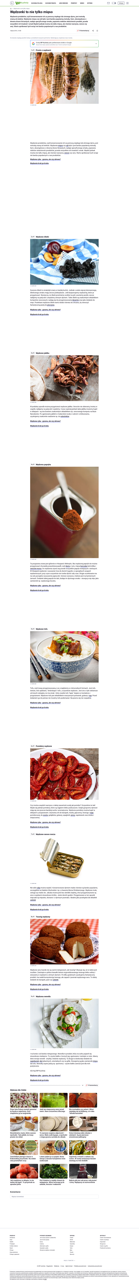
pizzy (73, 815)
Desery (71, 1246)
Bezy (71, 1250)
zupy (92, 813)
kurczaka (83, 566)
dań (41, 1061)
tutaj (45, 1279)
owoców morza (36, 569)
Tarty (71, 1248)
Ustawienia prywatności (94, 1266)
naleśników (65, 416)
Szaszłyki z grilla (44, 1248)
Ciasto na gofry (104, 1246)
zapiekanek (34, 1061)
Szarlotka (72, 1244)
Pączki (71, 1252)
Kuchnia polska (36, 3)
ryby (38, 888)
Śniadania (12, 1237)
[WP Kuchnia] (23, 3)
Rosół (11, 1248)
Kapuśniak (102, 1241)
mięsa (60, 145)
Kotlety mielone (14, 1246)
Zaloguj (121, 3)
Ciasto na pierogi (104, 1239)
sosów (45, 815)
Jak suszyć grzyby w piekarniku (48, 1237)
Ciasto (71, 1237)
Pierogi (11, 1250)
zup (90, 696)
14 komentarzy (84, 31)
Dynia (41, 1241)
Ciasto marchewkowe (105, 1237)
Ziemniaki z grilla (44, 1246)
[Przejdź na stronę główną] (12, 4)
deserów (75, 300)
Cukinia (42, 1244)
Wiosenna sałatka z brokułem (47, 1250)
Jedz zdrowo (63, 3)
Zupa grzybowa (14, 1252)
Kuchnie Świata (50, 3)
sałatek (33, 900)
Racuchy (72, 1254)
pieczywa (50, 305)
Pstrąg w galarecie (14, 1254)
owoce (66, 153)
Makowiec (72, 1241)
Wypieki (89, 3)
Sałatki (11, 1241)
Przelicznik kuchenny (105, 1248)
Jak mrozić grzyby (44, 1239)
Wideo (82, 3)
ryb (67, 145)
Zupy (11, 1239)
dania (68, 566)
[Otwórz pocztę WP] (108, 3)
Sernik (71, 1239)
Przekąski (12, 1244)
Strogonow (103, 1244)
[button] (113, 3)
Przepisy (74, 3)
